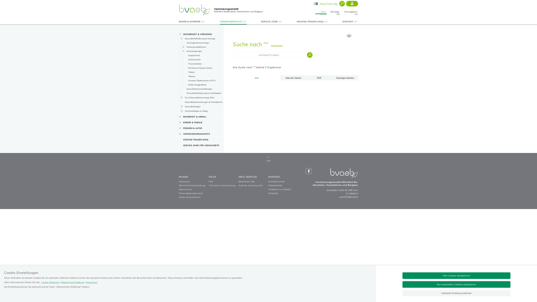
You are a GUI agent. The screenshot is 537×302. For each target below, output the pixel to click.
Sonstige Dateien (345, 77)
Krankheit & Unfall (195, 116)
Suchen (310, 55)
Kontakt (348, 21)
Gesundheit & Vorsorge (197, 34)
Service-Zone (269, 21)
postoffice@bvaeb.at (349, 197)
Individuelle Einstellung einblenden (456, 293)
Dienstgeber (335, 12)
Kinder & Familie (192, 122)
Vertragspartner (351, 12)
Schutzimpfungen (194, 51)
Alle (257, 77)
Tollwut (191, 72)
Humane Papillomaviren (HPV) (201, 80)
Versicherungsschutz (196, 134)
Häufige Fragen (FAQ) (310, 21)
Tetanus (191, 76)
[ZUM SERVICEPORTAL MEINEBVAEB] (329, 3)
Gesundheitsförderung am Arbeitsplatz (204, 93)
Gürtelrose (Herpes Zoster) (200, 68)
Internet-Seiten (293, 77)
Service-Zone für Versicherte (201, 145)
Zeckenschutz (194, 59)
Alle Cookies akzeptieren (456, 275)
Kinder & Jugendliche (197, 84)
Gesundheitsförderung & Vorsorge (200, 38)
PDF (319, 77)
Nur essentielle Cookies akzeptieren (456, 284)
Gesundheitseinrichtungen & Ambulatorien (204, 102)
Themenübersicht (231, 21)
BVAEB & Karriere (190, 21)
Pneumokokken (195, 63)
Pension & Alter (192, 128)
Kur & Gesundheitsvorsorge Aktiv (199, 97)
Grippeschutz (194, 55)
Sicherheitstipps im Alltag (196, 111)
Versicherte (323, 12)
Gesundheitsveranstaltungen (199, 89)
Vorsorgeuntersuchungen (198, 43)
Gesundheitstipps (192, 106)
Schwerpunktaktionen (196, 47)
